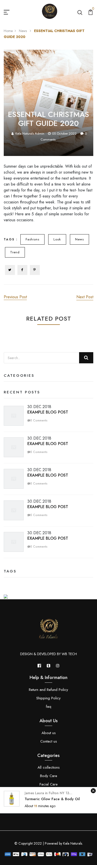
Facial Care (49, 784)
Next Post (84, 297)
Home (8, 30)
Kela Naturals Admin (29, 133)
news (79, 239)
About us (49, 733)
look (57, 239)
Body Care (48, 776)
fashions (32, 239)
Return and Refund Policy (48, 689)
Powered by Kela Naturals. (63, 843)
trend (15, 252)
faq (48, 706)
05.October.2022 (64, 133)
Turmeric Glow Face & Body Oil (52, 799)
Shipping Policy (48, 698)
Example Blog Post (47, 412)
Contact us (48, 741)
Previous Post (15, 297)
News (23, 30)
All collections (49, 767)
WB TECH (69, 653)
